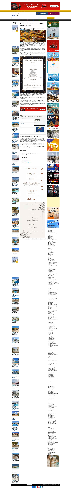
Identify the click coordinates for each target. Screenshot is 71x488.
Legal (52, 484)
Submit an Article (49, 20)
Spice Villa (21, 42)
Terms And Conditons (45, 484)
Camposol (22, 29)
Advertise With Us (57, 484)
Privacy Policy (49, 484)
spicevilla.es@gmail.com (28, 162)
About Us (54, 484)
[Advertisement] (53, 202)
